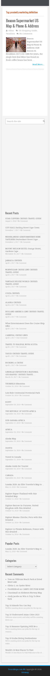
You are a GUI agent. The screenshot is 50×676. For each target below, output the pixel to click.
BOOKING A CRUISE (14, 363)
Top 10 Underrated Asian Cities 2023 (22, 615)
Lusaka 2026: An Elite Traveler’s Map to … (24, 484)
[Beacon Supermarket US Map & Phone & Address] (16, 44)
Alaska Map (10, 439)
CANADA (9, 475)
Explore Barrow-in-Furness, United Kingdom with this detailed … (21, 506)
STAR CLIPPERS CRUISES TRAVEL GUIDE (23, 218)
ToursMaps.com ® (16, 669)
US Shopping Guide (28, 30)
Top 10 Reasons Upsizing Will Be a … (22, 626)
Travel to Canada (13, 457)
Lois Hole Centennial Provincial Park (22, 393)
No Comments (25, 34)
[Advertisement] (25, 95)
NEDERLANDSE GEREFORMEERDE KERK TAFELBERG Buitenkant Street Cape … (23, 238)
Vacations (10, 34)
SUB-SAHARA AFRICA (15, 420)
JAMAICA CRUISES (13, 260)
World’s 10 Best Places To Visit (19, 650)
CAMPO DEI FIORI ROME (33, 589)
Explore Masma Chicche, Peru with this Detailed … (23, 518)
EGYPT (8, 402)
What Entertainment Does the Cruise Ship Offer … (25, 324)
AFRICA (8, 429)
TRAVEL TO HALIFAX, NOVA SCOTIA (21, 344)
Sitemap (25, 672)
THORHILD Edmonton (15, 384)
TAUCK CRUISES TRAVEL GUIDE (19, 353)
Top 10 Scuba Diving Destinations (21, 638)
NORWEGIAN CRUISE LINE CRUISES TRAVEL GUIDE (21, 271)
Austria (8, 448)
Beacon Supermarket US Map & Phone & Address (22, 23)
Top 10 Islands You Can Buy (18, 605)
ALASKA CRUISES (13, 302)
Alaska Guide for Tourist (16, 466)
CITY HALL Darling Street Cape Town (22, 228)
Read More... (38, 64)
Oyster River (24, 585)
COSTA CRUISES (12, 293)
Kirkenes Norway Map (31, 593)
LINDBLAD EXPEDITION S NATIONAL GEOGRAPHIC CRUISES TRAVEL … (21, 373)
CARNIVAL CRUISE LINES (16, 335)
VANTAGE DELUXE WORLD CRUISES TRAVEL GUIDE (21, 282)
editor (11, 30)
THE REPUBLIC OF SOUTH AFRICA (20, 411)
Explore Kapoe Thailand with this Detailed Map (21, 495)
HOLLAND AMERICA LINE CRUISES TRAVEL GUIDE (24, 313)
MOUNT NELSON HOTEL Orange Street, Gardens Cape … (23, 250)
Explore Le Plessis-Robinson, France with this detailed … (24, 530)
